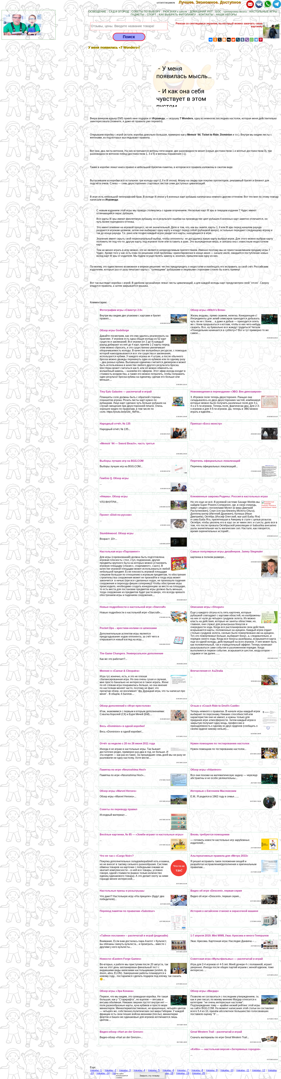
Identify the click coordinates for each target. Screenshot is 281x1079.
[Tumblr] (242, 40)
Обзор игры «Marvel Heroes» (118, 791)
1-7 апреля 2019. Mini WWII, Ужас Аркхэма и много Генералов (229, 935)
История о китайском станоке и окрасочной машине (224, 911)
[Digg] (229, 40)
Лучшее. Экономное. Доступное (212, 2)
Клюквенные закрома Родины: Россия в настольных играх (229, 496)
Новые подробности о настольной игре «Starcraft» (133, 607)
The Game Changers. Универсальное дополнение (131, 653)
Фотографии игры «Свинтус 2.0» (121, 310)
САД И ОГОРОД (119, 11)
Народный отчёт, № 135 (115, 423)
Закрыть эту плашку (150, 1075)
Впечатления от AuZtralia (206, 670)
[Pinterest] (261, 40)
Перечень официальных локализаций (215, 460)
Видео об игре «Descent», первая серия (216, 890)
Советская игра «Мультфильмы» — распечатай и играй (226, 958)
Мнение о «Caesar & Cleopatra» (120, 670)
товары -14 (103, 1073)
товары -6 (168, 1070)
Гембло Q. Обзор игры (114, 478)
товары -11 (242, 1070)
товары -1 (96, 1070)
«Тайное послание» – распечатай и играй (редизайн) (134, 935)
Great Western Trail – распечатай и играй (216, 1031)
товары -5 (154, 1070)
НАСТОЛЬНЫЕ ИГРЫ (263, 11)
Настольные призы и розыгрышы (122, 890)
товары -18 (166, 1073)
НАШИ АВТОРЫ (226, 14)
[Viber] (247, 40)
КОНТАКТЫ (206, 14)
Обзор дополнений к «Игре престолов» (125, 705)
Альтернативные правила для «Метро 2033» (219, 855)
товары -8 (197, 1070)
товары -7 (183, 1070)
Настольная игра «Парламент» (120, 551)
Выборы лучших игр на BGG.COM (121, 460)
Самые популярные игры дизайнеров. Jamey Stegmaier (226, 551)
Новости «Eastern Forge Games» (120, 958)
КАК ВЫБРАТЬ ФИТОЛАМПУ (177, 14)
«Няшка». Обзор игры (114, 496)
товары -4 (139, 1070)
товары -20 (198, 1073)
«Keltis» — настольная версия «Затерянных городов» (225, 1049)
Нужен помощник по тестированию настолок (219, 743)
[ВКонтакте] (211, 40)
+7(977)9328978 (166, 3)
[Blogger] (224, 40)
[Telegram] (256, 40)
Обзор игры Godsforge (114, 330)
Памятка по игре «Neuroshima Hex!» (123, 769)
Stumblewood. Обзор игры (117, 533)
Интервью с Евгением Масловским (213, 791)
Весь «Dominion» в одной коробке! (122, 726)
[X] (220, 40)
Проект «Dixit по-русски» (116, 514)
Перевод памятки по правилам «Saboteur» (127, 911)
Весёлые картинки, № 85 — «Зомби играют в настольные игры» (141, 834)
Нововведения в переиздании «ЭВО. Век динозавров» (225, 391)
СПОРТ (151, 14)
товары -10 (227, 1070)
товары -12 (258, 1070)
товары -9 (212, 1070)
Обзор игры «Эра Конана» (117, 991)
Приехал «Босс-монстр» (206, 423)
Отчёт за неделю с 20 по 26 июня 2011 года (127, 743)
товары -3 (125, 1070)
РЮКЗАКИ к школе (175, 11)
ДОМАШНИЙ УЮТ (201, 11)
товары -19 (182, 1073)
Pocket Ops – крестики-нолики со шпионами (128, 628)
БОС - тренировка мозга (231, 11)
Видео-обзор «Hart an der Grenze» (121, 1031)
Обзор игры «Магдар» (204, 991)
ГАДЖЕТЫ (137, 14)
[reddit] (233, 40)
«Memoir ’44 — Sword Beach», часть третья (127, 443)
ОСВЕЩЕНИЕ (97, 11)
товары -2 (110, 1070)
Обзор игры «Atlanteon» (205, 769)
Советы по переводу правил (118, 809)
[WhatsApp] (252, 40)
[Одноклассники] (215, 40)
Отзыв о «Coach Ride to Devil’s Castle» (215, 705)
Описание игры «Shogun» (207, 607)
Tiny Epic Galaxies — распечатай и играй (126, 391)
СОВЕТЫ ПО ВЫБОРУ (145, 11)
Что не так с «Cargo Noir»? (117, 855)
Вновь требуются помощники (209, 834)
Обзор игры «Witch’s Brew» (207, 310)
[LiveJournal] (238, 40)
